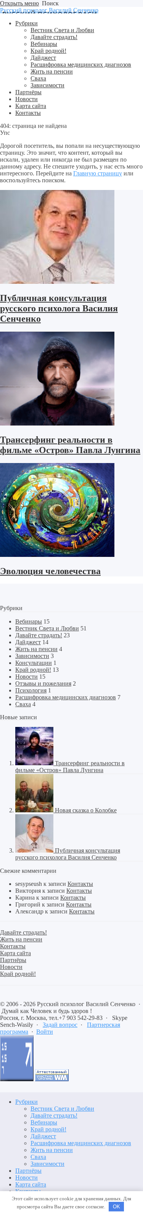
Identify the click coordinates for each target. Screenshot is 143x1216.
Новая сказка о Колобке (86, 810)
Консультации (33, 663)
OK (116, 1206)
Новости (26, 676)
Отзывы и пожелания (43, 683)
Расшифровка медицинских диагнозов (65, 697)
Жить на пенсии (36, 649)
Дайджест (28, 642)
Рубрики (26, 1101)
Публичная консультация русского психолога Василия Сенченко (59, 308)
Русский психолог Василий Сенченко (49, 10)
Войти (44, 1031)
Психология (31, 690)
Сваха (23, 704)
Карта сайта (30, 1184)
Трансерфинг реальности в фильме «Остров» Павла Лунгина (70, 445)
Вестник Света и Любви (47, 628)
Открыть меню (19, 3)
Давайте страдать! (38, 635)
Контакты (80, 883)
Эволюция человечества (50, 571)
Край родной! (33, 669)
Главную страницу (97, 173)
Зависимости (32, 656)
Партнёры (28, 1170)
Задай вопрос (60, 1024)
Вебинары (28, 621)
